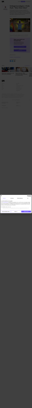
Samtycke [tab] (4, 198)
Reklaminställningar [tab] (20, 198)
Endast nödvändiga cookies (6, 211)
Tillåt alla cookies (26, 211)
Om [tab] (27, 198)
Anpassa (15, 211)
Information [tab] (12, 198)
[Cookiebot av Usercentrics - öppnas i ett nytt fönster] (27, 196)
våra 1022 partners (5, 202)
